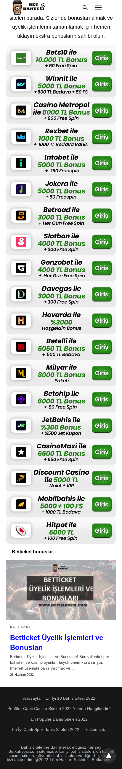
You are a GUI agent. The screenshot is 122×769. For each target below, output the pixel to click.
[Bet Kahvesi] (30, 7)
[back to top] (108, 755)
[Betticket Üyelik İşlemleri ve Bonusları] (61, 590)
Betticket (20, 626)
